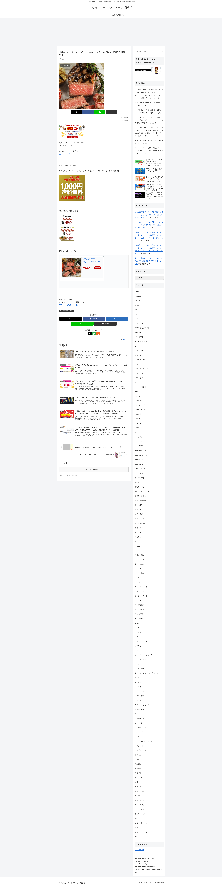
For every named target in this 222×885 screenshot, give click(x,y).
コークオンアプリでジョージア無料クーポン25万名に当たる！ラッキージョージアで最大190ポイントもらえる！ (149, 120)
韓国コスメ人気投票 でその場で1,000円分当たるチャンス (149, 142)
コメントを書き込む (94, 469)
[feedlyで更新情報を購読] (94, 333)
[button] (111, 112)
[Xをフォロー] (90, 333)
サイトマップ (139, 850)
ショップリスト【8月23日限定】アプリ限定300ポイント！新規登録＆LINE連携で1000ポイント (149, 150)
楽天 (72, 310)
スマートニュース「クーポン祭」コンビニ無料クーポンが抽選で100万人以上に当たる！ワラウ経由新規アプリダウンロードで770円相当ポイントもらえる (149, 94)
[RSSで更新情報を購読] (98, 333)
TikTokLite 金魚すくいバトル (69, 305)
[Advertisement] (109, 31)
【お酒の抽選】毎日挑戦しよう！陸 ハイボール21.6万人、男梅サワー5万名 (148, 111)
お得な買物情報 (64, 310)
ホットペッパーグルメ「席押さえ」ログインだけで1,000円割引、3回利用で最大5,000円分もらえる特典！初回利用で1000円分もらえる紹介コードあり (149, 132)
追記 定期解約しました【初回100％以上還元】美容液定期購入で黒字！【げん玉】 (149, 261)
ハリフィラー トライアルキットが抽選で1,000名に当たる (148, 104)
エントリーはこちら (66, 154)
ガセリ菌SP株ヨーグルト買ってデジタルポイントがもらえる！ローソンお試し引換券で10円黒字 (149, 214)
